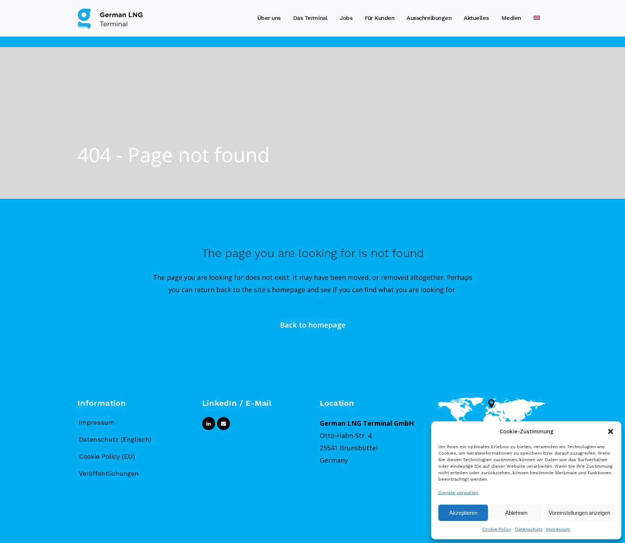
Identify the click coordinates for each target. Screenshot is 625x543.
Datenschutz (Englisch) (115, 439)
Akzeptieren (463, 513)
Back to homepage (312, 325)
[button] (610, 431)
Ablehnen (516, 513)
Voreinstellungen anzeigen (579, 513)
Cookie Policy (496, 529)
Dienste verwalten (458, 492)
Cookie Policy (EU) (107, 456)
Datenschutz (529, 529)
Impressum (558, 529)
